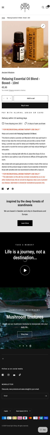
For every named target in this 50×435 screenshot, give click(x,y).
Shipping (11, 90)
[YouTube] (16, 375)
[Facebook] (4, 375)
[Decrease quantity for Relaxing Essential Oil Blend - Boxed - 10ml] (4, 98)
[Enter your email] (45, 396)
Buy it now (25, 105)
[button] (24, 334)
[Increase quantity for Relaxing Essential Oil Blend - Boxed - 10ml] (10, 98)
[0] (46, 7)
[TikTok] (21, 374)
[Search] (43, 7)
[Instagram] (10, 375)
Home (3, 18)
